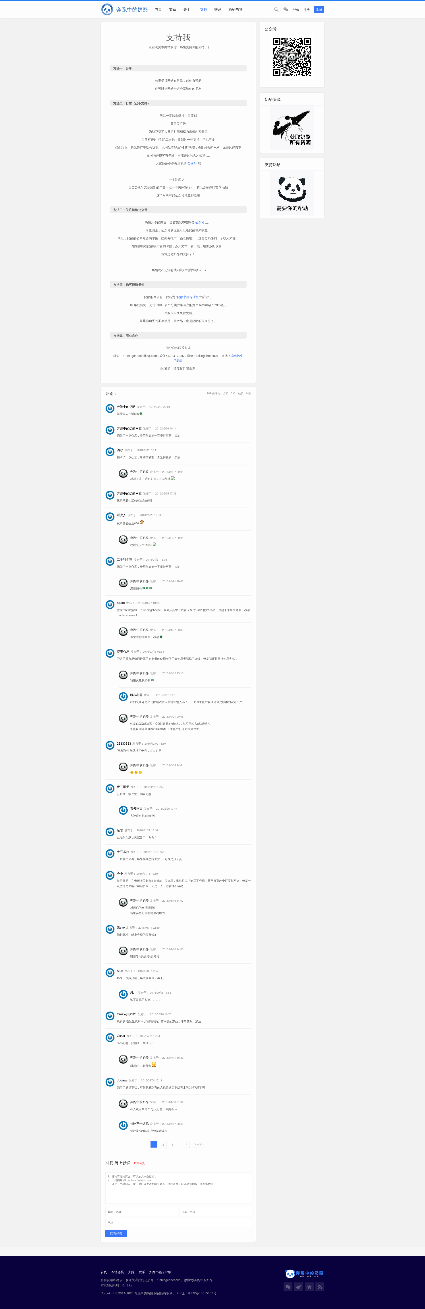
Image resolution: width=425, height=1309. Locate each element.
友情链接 (117, 1272)
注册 (306, 9)
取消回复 (139, 1163)
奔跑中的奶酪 (139, 471)
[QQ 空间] (309, 1286)
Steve (121, 927)
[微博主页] (298, 1286)
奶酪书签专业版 (188, 297)
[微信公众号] (288, 1286)
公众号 (192, 163)
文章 (172, 9)
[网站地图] (319, 1286)
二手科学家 (124, 559)
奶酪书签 (235, 9)
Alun (120, 970)
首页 (158, 9)
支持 (203, 9)
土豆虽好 (123, 851)
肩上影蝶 (122, 1162)
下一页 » (199, 1144)
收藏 (319, 9)
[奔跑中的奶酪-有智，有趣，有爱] (108, 9)
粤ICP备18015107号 (202, 1293)
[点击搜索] (276, 9)
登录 (296, 9)
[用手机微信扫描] (286, 9)
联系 (217, 9)
